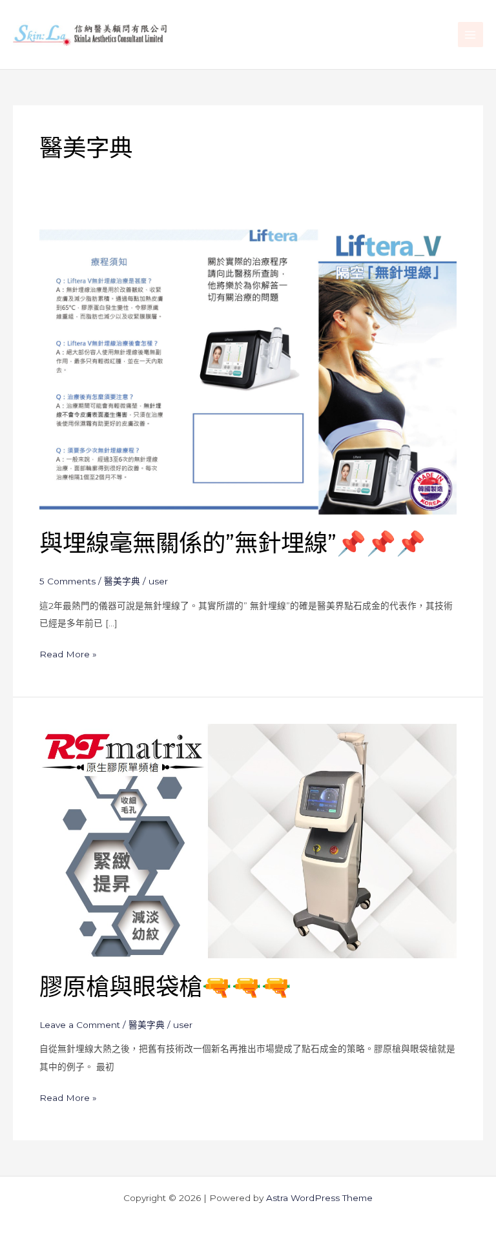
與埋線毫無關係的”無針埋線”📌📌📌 (232, 543)
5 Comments (67, 581)
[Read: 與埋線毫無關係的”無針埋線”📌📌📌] (248, 367)
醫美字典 (122, 581)
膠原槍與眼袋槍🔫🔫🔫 (165, 986)
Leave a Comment (79, 1025)
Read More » (68, 652)
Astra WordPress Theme (319, 1198)
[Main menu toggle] (470, 34)
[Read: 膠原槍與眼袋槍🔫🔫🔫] (248, 840)
